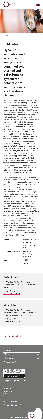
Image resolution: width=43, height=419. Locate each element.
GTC (4, 393)
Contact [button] (7, 350)
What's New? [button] (9, 361)
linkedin (13, 336)
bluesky (9, 336)
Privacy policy (8, 391)
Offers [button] (6, 354)
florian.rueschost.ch (11, 293)
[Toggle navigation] (38, 4)
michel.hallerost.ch (11, 321)
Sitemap (6, 396)
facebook (6, 336)
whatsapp (17, 336)
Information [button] (9, 358)
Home (5, 35)
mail (21, 336)
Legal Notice (7, 389)
